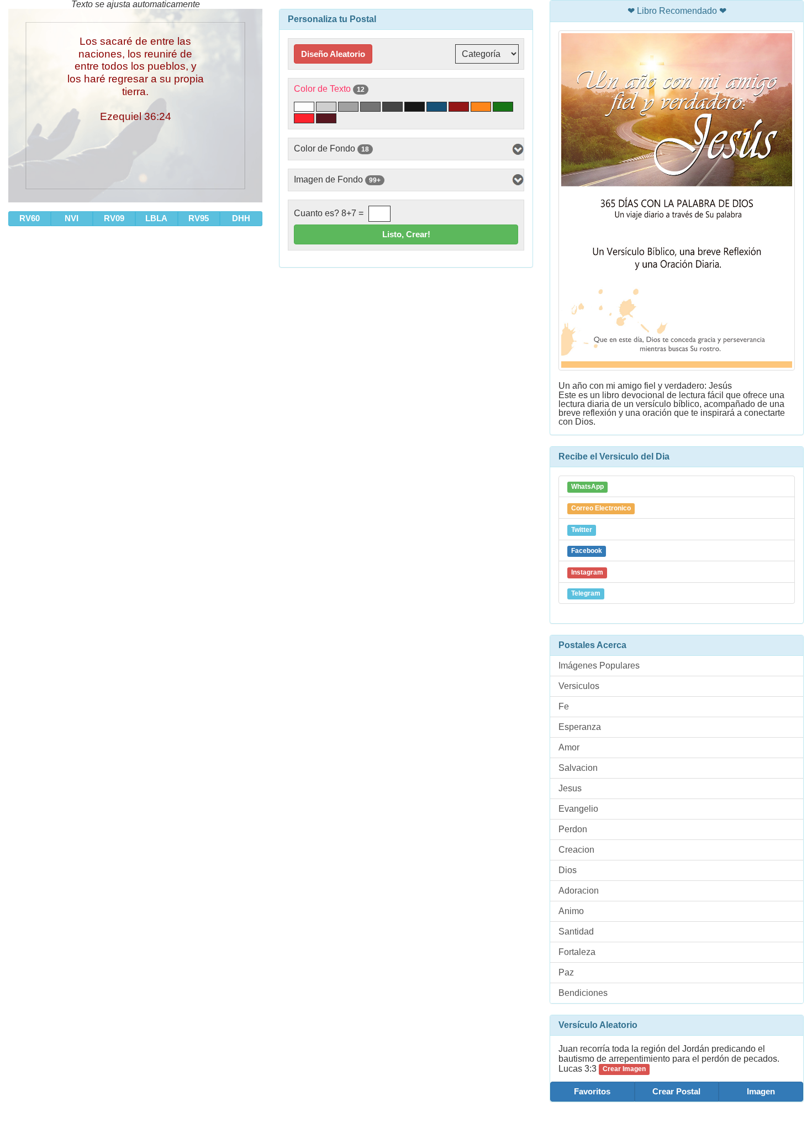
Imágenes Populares (599, 665)
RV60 (29, 218)
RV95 (198, 218)
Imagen (761, 1091)
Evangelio (578, 808)
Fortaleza (576, 952)
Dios (567, 870)
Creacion (576, 849)
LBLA (156, 218)
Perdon (572, 829)
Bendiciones (583, 993)
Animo (571, 911)
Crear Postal (676, 1091)
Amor (568, 747)
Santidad (576, 931)
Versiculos (578, 686)
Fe (563, 706)
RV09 (114, 218)
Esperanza (579, 727)
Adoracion (578, 890)
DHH (241, 218)
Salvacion (578, 768)
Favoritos (592, 1091)
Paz (566, 972)
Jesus (570, 788)
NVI (71, 218)
